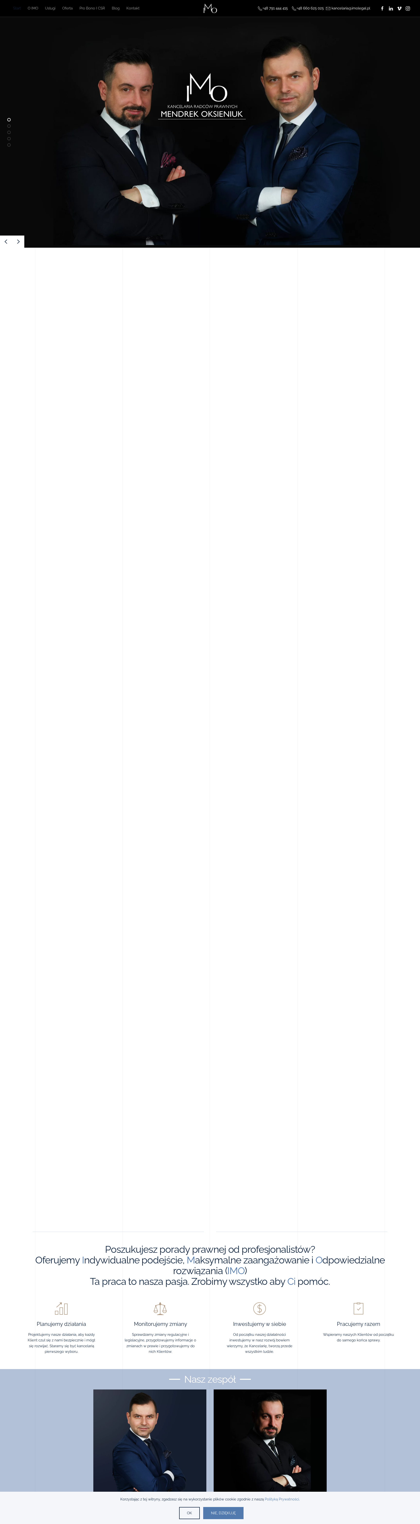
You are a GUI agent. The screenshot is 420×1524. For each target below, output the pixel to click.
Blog (116, 8)
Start (17, 8)
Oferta (67, 8)
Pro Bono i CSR (92, 8)
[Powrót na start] (210, 8)
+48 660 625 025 (310, 8)
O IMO (33, 8)
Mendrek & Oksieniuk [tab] (10, 133)
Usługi (50, 8)
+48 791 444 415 (275, 8)
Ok (189, 1513)
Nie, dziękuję (223, 1513)
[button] (6, 242)
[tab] (9, 119)
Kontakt (133, 8)
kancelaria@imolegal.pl (351, 8)
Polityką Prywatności (282, 1499)
